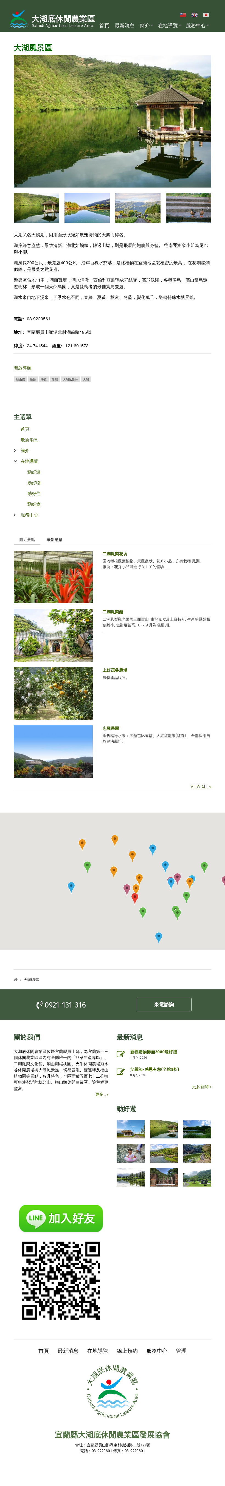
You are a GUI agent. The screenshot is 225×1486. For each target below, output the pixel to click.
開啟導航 (22, 368)
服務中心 (196, 26)
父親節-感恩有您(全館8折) (154, 1069)
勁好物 (34, 482)
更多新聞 (201, 1086)
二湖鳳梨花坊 (115, 553)
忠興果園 (111, 728)
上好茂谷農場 (115, 670)
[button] (143, 913)
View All (200, 786)
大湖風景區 (70, 379)
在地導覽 (168, 26)
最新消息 (124, 26)
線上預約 (127, 1350)
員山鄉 (20, 379)
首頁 (104, 26)
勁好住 (34, 493)
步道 (44, 379)
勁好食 (34, 504)
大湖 (86, 379)
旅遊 (33, 379)
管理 (181, 1350)
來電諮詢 (164, 1004)
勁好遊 (34, 472)
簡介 (145, 26)
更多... (100, 1094)
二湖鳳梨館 (113, 611)
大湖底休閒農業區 (63, 19)
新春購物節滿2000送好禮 (153, 1051)
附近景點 (30, 539)
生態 (55, 379)
